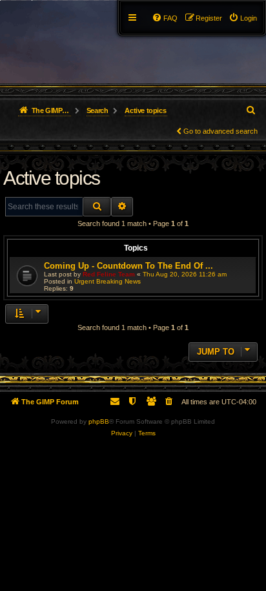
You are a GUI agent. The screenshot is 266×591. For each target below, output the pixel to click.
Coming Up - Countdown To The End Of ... (128, 266)
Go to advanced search (220, 131)
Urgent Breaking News (107, 281)
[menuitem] (243, 18)
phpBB (98, 421)
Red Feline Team (109, 274)
